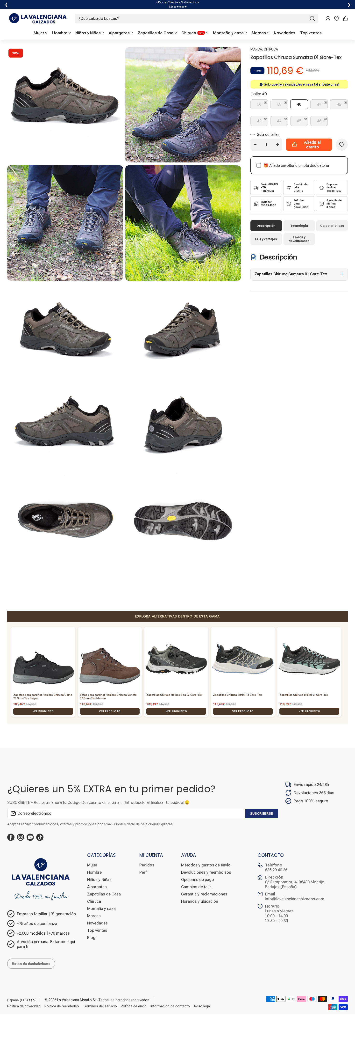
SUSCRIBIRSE (261, 813)
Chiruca (271, 49)
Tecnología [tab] (299, 225)
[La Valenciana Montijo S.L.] (37, 19)
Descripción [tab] (266, 225)
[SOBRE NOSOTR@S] (43, 879)
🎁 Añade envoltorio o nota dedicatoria (296, 165)
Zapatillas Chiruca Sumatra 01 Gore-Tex (291, 274)
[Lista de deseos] (336, 18)
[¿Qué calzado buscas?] (312, 18)
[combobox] (196, 18)
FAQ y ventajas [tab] (266, 239)
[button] (345, 18)
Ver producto (43, 711)
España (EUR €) (19, 1000)
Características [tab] (332, 225)
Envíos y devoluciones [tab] (299, 239)
